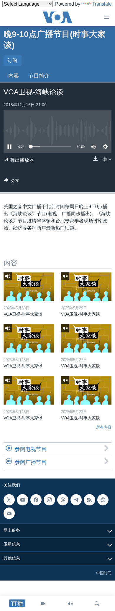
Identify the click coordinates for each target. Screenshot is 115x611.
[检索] (97, 603)
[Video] (43, 603)
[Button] (11, 182)
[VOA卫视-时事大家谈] (29, 286)
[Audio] (70, 603)
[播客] (103, 499)
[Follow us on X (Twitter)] (9, 499)
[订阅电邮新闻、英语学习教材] (9, 513)
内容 (13, 76)
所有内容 (103, 427)
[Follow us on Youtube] (22, 499)
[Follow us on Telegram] (76, 499)
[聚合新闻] (89, 499)
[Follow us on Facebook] (36, 499)
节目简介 (39, 76)
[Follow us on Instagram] (49, 499)
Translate (102, 4)
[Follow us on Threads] (62, 499)
